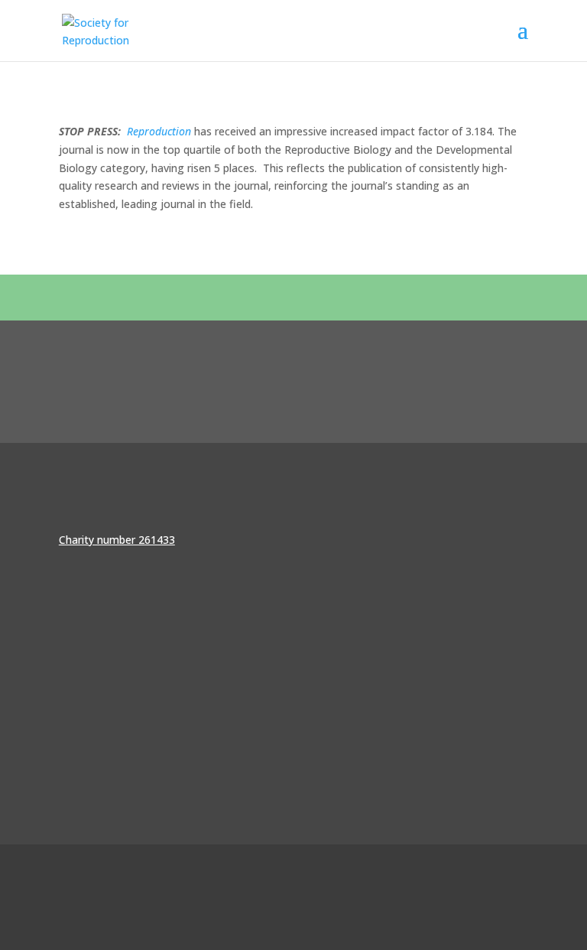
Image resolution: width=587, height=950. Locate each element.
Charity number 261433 (117, 539)
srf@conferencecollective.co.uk (135, 776)
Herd (516, 917)
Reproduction (159, 131)
